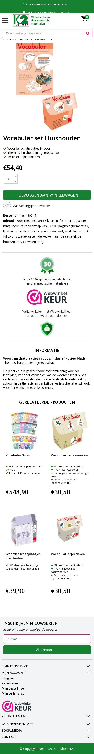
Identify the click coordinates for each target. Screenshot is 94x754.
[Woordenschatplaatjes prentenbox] (24, 530)
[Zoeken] (88, 33)
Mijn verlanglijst (13, 693)
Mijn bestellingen (14, 688)
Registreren (10, 683)
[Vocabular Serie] (24, 431)
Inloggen (8, 678)
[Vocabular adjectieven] (70, 530)
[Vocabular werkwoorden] (70, 431)
